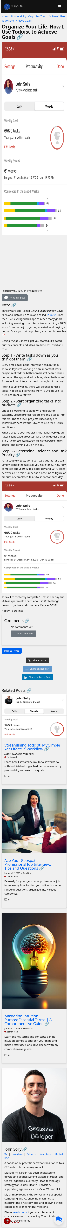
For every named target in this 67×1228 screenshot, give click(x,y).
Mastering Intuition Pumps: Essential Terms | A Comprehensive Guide (28, 1019)
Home (5, 16)
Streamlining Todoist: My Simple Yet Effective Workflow (32, 747)
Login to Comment (23, 633)
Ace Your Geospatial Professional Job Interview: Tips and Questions (27, 864)
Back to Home (11, 650)
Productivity (18, 16)
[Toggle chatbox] (59, 1219)
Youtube (44, 1154)
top (15, 1220)
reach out (19, 1212)
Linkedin (16, 1154)
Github (30, 1154)
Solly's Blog (18, 6)
